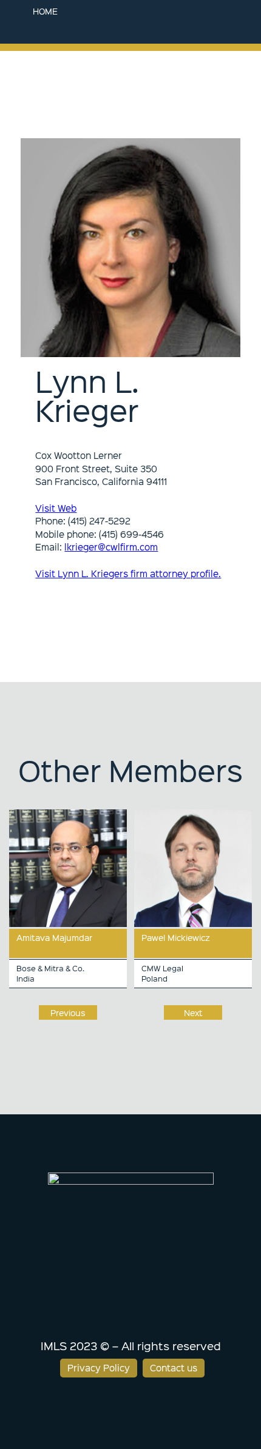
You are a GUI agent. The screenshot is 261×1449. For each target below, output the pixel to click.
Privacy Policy (98, 1368)
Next (193, 1012)
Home (45, 10)
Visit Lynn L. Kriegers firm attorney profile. (128, 573)
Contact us (173, 1368)
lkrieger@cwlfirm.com (111, 547)
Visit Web (55, 508)
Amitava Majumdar (54, 937)
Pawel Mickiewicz (175, 937)
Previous (68, 1012)
